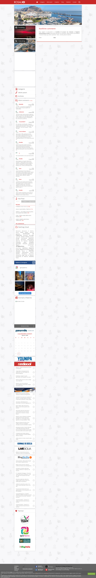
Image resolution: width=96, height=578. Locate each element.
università (32, 253)
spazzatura (25, 252)
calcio (27, 232)
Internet (18, 241)
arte (22, 232)
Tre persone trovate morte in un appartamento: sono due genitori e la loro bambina (23, 490)
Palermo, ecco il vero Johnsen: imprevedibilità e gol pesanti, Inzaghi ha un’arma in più (23, 384)
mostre (25, 243)
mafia (32, 242)
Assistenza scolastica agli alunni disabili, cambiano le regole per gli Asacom (23, 469)
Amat (17, 232)
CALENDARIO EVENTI (25, 334)
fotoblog (59, 569)
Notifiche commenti (47, 28)
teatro (32, 252)
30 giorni (18, 201)
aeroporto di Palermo (28, 231)
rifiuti (32, 249)
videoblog (67, 569)
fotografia (24, 239)
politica (25, 248)
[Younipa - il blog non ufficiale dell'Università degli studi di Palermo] (24, 359)
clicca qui (13, 576)
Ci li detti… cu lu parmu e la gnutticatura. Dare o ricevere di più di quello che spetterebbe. (24, 107)
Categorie (42, 2)
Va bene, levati (91, 573)
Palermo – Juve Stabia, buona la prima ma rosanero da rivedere (24, 212)
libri (25, 242)
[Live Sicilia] (24, 449)
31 (18, 353)
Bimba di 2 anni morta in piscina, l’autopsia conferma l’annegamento (23, 453)
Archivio (21, 96)
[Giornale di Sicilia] (25, 313)
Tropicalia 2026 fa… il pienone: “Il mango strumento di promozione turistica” (22, 501)
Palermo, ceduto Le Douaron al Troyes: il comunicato (23, 368)
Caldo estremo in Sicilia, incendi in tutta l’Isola (23, 439)
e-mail (73, 568)
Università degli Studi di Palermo (25, 255)
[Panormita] (24, 331)
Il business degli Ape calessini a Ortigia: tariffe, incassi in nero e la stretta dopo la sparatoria (22, 480)
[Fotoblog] (24, 32)
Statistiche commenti (27, 568)
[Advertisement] (48, 15)
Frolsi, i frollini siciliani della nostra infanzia (23, 216)
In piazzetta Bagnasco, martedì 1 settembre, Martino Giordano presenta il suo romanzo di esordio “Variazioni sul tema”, (23, 495)
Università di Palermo (22, 256)
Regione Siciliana (25, 249)
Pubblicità (68, 2)
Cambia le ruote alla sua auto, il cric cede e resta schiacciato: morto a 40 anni (23, 485)
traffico (18, 253)
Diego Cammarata (21, 238)
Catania (32, 232)
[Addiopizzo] (24, 541)
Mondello (18, 243)
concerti (26, 235)
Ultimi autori (49, 2)
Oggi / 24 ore (32, 201)
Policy (62, 2)
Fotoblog (21, 27)
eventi (17, 239)
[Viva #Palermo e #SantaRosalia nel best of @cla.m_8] (30, 286)
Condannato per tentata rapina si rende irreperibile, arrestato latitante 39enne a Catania (23, 434)
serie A (25, 251)
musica (32, 243)
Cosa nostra (25, 237)
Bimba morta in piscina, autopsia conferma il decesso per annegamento (23, 465)
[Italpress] (24, 390)
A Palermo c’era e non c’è (23, 206)
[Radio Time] (24, 519)
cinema (18, 234)
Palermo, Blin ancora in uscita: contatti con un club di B (23, 380)
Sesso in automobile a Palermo (24, 209)
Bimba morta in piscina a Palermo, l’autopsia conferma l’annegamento (23, 394)
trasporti (24, 253)
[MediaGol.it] (24, 364)
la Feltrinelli (24, 241)
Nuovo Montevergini (25, 245)
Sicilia (31, 251)
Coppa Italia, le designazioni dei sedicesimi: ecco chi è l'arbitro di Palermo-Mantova (22, 372)
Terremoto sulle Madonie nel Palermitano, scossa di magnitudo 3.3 (23, 402)
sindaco (18, 252)
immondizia (31, 239)
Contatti (74, 2)
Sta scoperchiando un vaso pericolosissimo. (25, 155)
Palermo (20, 246)
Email (40, 37)
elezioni (31, 238)
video (17, 257)
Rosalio (18, 251)
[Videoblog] (24, 45)
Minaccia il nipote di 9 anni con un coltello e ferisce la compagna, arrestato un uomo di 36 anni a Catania (23, 423)
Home (37, 2)
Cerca (79, 2)
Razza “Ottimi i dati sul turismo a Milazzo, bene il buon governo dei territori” (22, 407)
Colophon (57, 2)
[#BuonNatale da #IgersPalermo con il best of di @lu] (30, 276)
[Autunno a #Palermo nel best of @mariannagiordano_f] (19, 286)
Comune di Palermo (25, 234)
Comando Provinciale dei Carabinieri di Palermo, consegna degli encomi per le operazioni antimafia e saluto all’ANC (23, 398)
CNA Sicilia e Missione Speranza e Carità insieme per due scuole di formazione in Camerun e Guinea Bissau (22, 412)
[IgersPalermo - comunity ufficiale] (24, 531)
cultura (32, 236)
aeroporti (18, 231)
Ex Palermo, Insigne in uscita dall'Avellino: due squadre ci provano (23, 376)
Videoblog (21, 41)
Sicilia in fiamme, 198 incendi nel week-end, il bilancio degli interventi (23, 461)
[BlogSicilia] (24, 457)
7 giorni (24, 201)
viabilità (32, 256)
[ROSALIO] (19, 2)
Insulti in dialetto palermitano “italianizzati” (22, 220)
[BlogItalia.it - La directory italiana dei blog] (24, 547)
